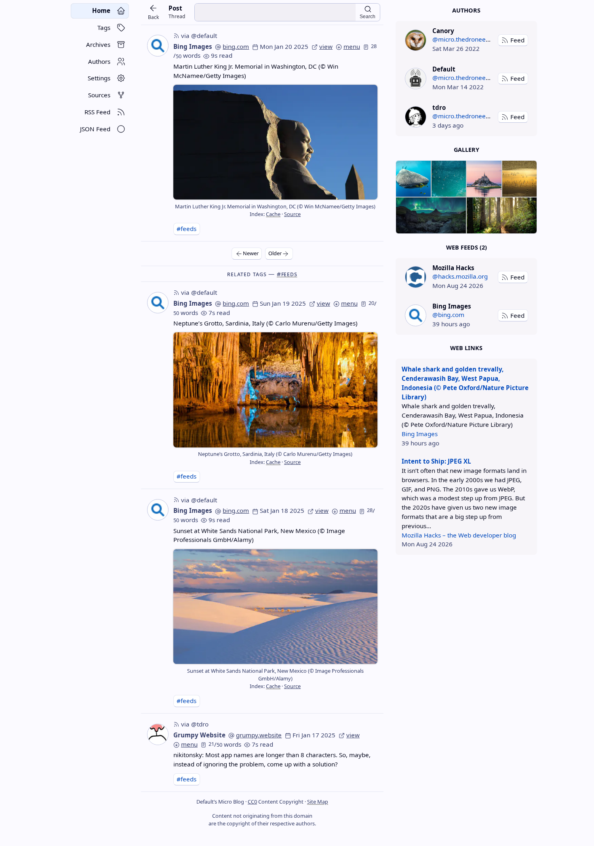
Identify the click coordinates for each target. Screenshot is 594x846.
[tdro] (415, 117)
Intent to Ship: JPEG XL (436, 461)
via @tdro (195, 724)
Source (292, 214)
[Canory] (415, 40)
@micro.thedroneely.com (468, 39)
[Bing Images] (415, 315)
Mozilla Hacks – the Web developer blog (459, 535)
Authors (466, 10)
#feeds (186, 229)
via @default (199, 35)
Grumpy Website (199, 735)
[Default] (415, 78)
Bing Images (192, 46)
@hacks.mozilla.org (460, 276)
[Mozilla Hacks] (415, 277)
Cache (273, 214)
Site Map (317, 801)
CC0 (252, 801)
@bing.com (448, 315)
